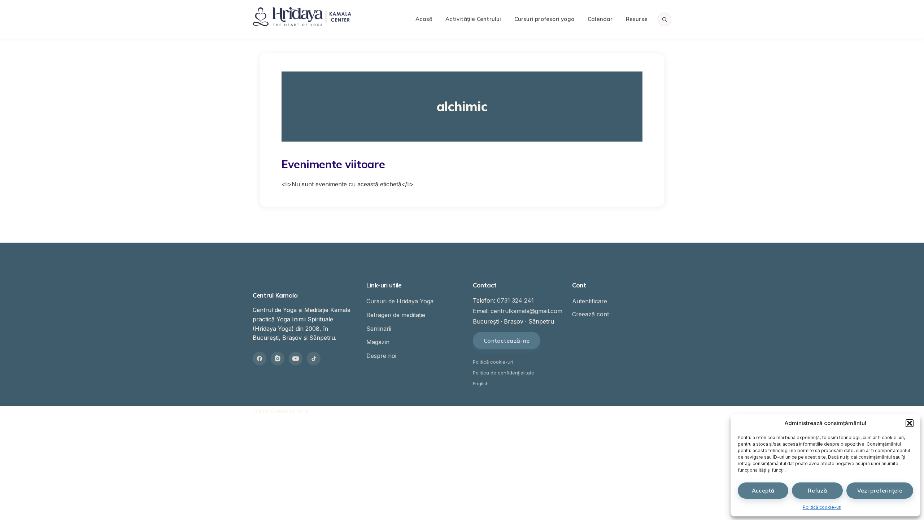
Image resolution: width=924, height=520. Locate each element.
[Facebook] (259, 358)
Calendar (600, 19)
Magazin (377, 342)
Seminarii (378, 328)
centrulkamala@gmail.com (526, 311)
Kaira (302, 411)
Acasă (423, 19)
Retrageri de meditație (395, 314)
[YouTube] (295, 358)
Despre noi (381, 355)
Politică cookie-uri (822, 507)
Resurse (637, 19)
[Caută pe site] (664, 19)
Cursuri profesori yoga (544, 19)
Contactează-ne (506, 340)
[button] (909, 423)
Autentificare (589, 301)
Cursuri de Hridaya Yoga (399, 301)
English (481, 383)
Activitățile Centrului (473, 19)
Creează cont (590, 314)
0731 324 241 (515, 300)
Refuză (817, 490)
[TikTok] (314, 358)
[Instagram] (277, 358)
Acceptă (763, 490)
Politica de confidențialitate (503, 373)
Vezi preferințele (879, 490)
